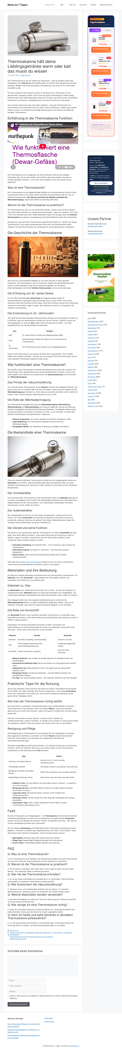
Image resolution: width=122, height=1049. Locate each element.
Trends (90, 396)
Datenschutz (49, 1021)
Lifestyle (91, 364)
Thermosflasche (58, 932)
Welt (61, 5)
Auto (89, 318)
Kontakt (93, 5)
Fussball (91, 341)
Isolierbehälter (29, 932)
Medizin (91, 367)
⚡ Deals (107, 30)
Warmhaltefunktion (14, 934)
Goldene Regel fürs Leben (18, 939)
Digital (90, 331)
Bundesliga (92, 328)
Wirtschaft (92, 403)
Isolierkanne (38, 932)
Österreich (92, 374)
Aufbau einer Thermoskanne (30, 562)
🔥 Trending (95, 30)
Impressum (83, 5)
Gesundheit (92, 344)
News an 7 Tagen (18, 4)
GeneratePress (74, 1046)
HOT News (92, 348)
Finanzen (91, 338)
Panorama (92, 377)
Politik (90, 380)
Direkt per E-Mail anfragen (101, 186)
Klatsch (90, 354)
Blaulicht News (93, 321)
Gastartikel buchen (106, 5)
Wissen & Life (49, 5)
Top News (91, 393)
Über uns (72, 5)
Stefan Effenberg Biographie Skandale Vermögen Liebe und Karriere (31, 937)
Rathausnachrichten (95, 234)
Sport (90, 383)
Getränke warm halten (17, 932)
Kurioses (91, 361)
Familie (90, 334)
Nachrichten (92, 370)
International (92, 351)
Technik (91, 390)
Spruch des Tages (95, 387)
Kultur (90, 357)
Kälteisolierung (47, 932)
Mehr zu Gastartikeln (101, 183)
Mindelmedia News (95, 226)
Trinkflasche (68, 932)
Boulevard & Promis (95, 325)
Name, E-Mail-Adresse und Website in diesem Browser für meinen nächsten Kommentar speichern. (43, 997)
